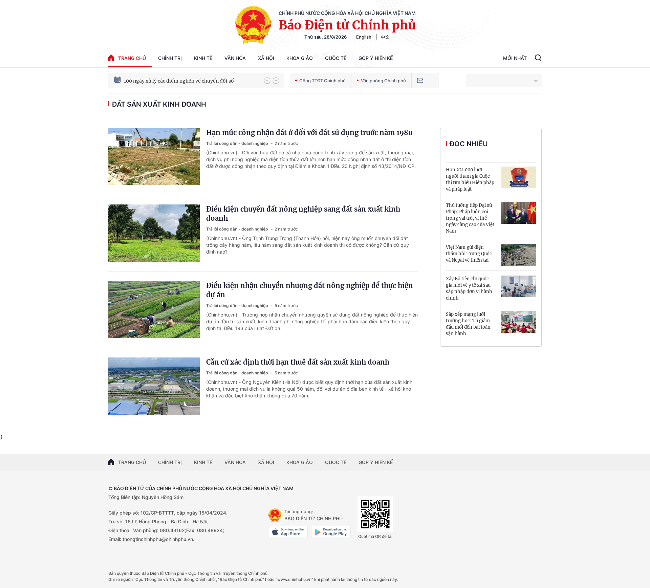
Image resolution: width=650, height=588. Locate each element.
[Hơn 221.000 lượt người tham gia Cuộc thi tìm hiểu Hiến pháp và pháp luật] (518, 177)
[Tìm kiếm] (538, 58)
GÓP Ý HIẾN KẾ (376, 462)
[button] (267, 80)
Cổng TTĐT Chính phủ (322, 80)
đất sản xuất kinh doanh (159, 104)
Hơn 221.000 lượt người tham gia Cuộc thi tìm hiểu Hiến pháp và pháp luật (470, 179)
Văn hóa (235, 58)
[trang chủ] (275, 515)
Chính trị (170, 58)
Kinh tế (203, 58)
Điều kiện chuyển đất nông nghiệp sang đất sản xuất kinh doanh (303, 213)
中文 (385, 37)
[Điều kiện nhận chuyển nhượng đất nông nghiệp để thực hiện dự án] (154, 309)
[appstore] (288, 532)
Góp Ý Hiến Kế (376, 58)
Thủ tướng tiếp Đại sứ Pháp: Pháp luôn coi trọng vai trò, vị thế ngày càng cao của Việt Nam (470, 218)
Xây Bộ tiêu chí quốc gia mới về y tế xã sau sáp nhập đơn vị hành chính (469, 288)
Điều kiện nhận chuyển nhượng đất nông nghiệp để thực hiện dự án (309, 290)
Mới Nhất (515, 58)
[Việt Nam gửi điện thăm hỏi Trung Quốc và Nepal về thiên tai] (518, 255)
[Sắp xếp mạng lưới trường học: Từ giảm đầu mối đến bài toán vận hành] (518, 322)
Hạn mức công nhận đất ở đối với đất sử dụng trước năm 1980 (309, 132)
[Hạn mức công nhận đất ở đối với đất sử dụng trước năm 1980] (154, 156)
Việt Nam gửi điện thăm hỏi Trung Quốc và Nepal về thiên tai (469, 253)
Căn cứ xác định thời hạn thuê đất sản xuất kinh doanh (297, 362)
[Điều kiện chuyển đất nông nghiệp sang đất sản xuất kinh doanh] (154, 233)
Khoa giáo (299, 58)
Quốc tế (335, 58)
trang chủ (132, 58)
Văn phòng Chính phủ (383, 80)
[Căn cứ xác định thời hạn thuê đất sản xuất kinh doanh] (154, 386)
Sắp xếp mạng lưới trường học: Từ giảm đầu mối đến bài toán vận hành (468, 323)
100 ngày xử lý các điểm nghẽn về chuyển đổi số (179, 80)
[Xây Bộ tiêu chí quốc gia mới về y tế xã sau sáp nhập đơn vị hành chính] (518, 286)
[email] (420, 80)
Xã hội (266, 58)
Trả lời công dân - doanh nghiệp (237, 143)
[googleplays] (331, 532)
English (363, 37)
